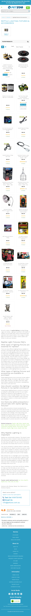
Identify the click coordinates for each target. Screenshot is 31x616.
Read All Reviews (7, 517)
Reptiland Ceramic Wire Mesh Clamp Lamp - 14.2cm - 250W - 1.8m (23, 183)
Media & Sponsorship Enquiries (15, 556)
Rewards (15, 563)
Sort (12, 46)
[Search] (29, 11)
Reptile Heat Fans (22, 428)
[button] (1, 7)
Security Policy (15, 584)
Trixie (9, 481)
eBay (19, 514)
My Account (15, 535)
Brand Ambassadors (15, 565)
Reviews (16, 553)
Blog (15, 549)
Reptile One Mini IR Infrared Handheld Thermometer (23, 211)
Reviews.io (12, 514)
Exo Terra (21, 480)
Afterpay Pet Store (15, 586)
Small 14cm (23, 104)
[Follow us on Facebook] (9, 594)
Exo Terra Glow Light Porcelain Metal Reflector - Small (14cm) (23, 97)
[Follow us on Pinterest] (21, 594)
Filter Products (7, 41)
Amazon (24, 514)
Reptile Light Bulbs (17, 423)
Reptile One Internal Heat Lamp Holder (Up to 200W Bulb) (23, 66)
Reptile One (4, 481)
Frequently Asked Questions (15, 558)
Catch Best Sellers (15, 568)
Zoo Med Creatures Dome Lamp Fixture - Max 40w (23, 238)
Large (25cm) (23, 108)
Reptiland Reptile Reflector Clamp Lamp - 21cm (7, 211)
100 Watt (5, 74)
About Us (15, 546)
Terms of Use (15, 574)
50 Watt (8, 76)
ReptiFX (26, 480)
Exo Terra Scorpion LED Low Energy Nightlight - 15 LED (7, 129)
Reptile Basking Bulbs (10, 425)
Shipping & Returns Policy (15, 582)
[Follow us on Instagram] (18, 594)
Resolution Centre (15, 539)
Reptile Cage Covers (12, 428)
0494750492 (13, 497)
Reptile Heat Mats (21, 425)
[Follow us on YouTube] (15, 594)
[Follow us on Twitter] (12, 594)
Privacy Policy (15, 579)
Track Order (15, 537)
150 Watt (10, 74)
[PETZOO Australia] (15, 7)
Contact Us (15, 551)
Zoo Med (16, 481)
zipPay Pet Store (15, 577)
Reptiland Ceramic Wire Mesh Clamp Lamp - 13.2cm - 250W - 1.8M (7, 183)
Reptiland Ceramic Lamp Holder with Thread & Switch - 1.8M (23, 156)
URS (12, 481)
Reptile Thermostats (18, 426)
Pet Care (15, 560)
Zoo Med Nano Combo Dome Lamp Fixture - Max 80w (23, 265)
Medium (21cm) (23, 106)
